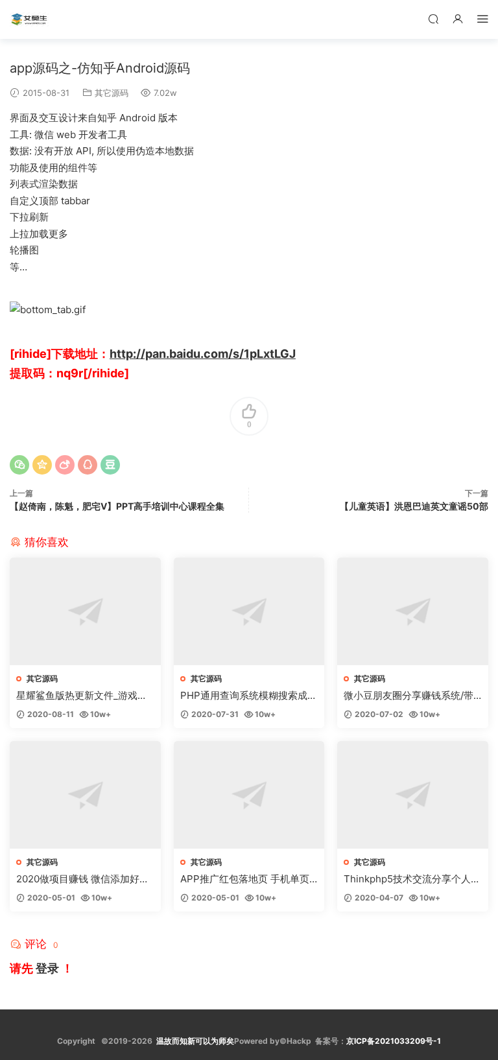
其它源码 (111, 93)
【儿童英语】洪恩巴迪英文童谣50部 (414, 506)
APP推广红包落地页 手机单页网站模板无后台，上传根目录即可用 (248, 879)
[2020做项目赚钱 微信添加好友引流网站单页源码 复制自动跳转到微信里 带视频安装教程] (85, 795)
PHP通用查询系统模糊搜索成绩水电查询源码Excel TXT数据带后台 (248, 695)
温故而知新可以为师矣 (195, 1041)
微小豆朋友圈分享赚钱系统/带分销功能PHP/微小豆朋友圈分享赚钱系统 (409, 695)
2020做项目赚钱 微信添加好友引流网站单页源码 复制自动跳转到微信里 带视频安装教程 (82, 879)
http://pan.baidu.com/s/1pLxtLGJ (203, 353)
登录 (47, 968)
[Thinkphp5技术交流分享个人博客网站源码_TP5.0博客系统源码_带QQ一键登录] (412, 795)
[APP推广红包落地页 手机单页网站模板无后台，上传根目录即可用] (249, 795)
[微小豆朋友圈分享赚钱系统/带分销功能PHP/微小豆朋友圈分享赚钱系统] (412, 611)
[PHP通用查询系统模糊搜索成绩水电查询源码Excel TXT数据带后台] (249, 611)
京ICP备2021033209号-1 (393, 1041)
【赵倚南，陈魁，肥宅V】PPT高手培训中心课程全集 (117, 506)
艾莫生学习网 (29, 19)
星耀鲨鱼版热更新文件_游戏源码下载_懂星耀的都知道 (81, 695)
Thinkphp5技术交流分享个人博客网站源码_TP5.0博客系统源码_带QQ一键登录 (412, 879)
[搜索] (433, 18)
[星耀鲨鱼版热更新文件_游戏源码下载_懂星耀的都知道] (85, 611)
